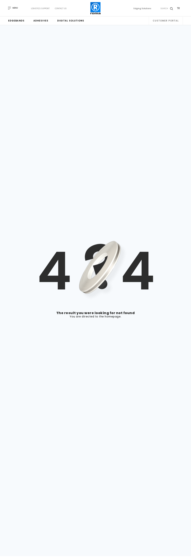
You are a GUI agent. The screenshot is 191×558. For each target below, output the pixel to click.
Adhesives (40, 20)
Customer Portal (166, 20)
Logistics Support (40, 8)
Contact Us (61, 8)
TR (178, 8)
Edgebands (16, 20)
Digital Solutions (70, 20)
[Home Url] (95, 8)
